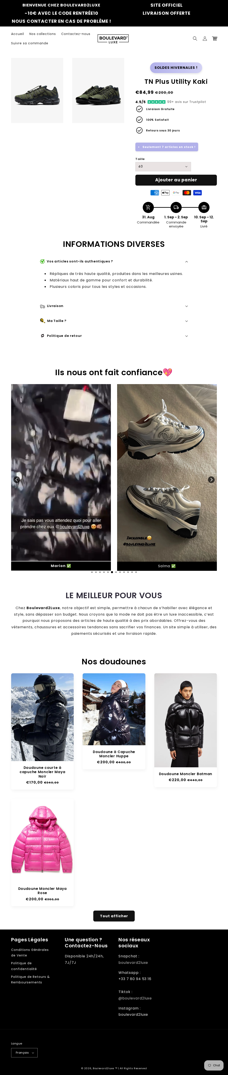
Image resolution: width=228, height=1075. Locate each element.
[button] (195, 38)
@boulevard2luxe (135, 998)
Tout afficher (114, 916)
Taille (140, 159)
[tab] (92, 572)
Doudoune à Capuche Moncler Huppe (114, 754)
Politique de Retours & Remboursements (30, 980)
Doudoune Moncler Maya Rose (42, 891)
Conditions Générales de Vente (30, 953)
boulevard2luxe (133, 962)
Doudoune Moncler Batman (185, 774)
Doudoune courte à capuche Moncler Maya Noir (42, 772)
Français (22, 1052)
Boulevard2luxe (103, 1068)
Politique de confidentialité (24, 966)
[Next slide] (211, 479)
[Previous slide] (16, 479)
